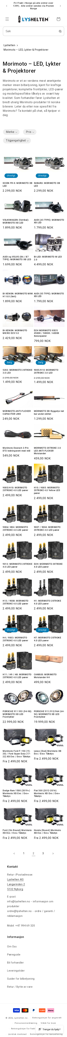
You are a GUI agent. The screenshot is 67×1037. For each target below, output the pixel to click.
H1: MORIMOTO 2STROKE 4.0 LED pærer (47, 602)
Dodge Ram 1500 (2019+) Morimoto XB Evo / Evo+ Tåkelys (16, 793)
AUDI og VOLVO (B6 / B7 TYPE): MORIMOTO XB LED (17, 258)
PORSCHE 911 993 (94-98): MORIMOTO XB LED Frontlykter (17, 714)
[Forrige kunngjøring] (7, 6)
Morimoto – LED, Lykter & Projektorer (26, 49)
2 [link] (33, 853)
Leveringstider (16, 970)
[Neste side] (53, 853)
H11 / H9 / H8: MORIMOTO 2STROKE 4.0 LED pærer (17, 676)
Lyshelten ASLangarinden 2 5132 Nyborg (16, 884)
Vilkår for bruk (48, 1023)
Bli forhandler (15, 962)
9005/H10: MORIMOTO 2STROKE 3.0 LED (46, 371)
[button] (7, 19)
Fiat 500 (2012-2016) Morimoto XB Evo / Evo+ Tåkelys (47, 793)
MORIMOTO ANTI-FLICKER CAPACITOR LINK (17, 412)
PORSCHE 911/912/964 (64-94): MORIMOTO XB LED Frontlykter (49, 714)
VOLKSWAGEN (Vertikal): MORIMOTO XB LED (16, 221)
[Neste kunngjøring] (60, 6)
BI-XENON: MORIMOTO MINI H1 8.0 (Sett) (18, 295)
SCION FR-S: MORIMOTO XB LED (18, 184)
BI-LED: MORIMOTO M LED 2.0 (48, 258)
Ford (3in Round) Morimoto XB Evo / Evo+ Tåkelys (17, 831)
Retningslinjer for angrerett (46, 1018)
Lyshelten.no (21, 1018)
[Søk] (60, 31)
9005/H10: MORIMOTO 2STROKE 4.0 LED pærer (15, 489)
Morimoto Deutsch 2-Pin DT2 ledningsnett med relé (16, 449)
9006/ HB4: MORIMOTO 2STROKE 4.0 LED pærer (15, 528)
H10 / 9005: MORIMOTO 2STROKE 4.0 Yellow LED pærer (47, 490)
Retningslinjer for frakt (23, 1029)
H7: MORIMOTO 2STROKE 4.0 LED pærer (47, 639)
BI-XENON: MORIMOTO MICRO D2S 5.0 (15, 332)
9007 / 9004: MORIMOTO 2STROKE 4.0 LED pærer (47, 528)
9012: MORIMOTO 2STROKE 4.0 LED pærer (17, 565)
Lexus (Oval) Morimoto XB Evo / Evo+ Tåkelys (47, 752)
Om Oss (12, 946)
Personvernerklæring (26, 1023)
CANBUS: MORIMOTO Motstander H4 (45, 676)
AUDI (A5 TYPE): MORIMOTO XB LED (49, 221)
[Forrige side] (14, 853)
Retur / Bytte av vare (20, 986)
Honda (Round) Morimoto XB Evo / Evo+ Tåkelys (47, 831)
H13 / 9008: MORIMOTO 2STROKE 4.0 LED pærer (15, 602)
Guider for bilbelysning (21, 978)
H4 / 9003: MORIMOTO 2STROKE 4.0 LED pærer (15, 639)
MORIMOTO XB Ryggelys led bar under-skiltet (49, 412)
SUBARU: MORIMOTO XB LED (47, 184)
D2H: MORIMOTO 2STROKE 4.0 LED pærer (48, 565)
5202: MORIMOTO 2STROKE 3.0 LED (17, 371)
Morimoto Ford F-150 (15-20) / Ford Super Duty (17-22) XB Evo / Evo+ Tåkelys (17, 754)
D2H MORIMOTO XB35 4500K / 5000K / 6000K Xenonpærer (46, 333)
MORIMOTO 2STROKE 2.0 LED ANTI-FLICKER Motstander (47, 451)
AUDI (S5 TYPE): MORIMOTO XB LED (49, 295)
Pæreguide (13, 954)
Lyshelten (9, 45)
